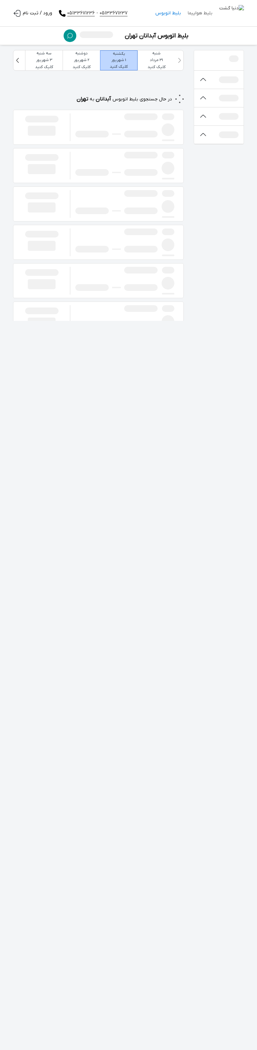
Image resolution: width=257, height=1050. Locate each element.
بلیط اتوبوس (168, 13)
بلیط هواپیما (200, 13)
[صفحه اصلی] (231, 13)
